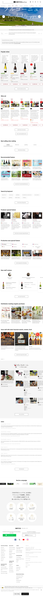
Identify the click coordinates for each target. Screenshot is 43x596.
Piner (31, 75)
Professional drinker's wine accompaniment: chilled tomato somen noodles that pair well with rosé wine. (27, 385)
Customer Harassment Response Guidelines (32, 556)
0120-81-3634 (32, 547)
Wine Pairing (25, 377)
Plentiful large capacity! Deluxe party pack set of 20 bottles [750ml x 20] (5, 111)
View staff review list (21, 296)
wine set (35, 144)
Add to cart (6, 84)
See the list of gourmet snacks (21, 354)
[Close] (41, 590)
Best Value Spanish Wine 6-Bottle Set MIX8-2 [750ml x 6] (34, 111)
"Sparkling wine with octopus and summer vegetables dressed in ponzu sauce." (27, 400)
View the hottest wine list (21, 88)
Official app (31, 535)
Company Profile (28, 560)
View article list (21, 414)
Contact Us (27, 545)
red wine (8, 144)
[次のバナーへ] (39, 16)
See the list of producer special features (21, 233)
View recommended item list (21, 133)
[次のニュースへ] (41, 33)
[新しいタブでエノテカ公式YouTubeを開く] (23, 540)
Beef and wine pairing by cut (26, 372)
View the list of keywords (21, 202)
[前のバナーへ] (3, 16)
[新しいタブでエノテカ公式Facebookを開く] (15, 540)
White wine (17, 144)
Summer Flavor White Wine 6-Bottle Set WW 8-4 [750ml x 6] (24, 111)
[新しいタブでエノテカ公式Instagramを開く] (27, 540)
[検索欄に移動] (3, 2)
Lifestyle (39, 390)
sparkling (26, 144)
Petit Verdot (22, 75)
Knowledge (40, 378)
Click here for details (17, 43)
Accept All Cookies (25, 593)
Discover (39, 404)
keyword (2, 359)
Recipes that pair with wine (25, 394)
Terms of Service (28, 558)
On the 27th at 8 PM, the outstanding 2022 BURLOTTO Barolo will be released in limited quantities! (22, 33)
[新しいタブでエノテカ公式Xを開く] (19, 540)
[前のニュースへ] (39, 33)
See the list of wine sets (22, 129)
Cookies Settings (17, 593)
